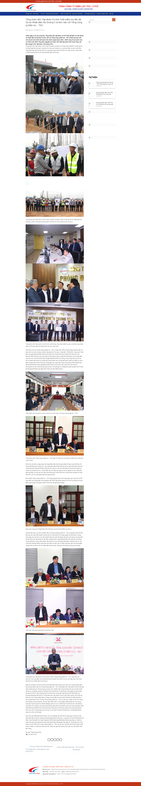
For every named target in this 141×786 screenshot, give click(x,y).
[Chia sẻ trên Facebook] (49, 739)
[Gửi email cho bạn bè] (54, 739)
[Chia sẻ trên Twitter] (52, 739)
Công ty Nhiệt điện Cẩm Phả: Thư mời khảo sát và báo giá (104, 103)
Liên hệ (111, 13)
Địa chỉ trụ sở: (46, 769)
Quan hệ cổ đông (77, 13)
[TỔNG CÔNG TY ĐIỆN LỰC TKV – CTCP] (32, 7)
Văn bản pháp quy (90, 13)
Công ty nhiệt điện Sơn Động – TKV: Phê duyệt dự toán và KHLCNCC (104, 83)
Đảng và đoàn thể (66, 13)
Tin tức (43, 13)
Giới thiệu (35, 13)
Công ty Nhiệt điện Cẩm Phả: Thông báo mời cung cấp (104, 93)
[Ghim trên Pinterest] (57, 739)
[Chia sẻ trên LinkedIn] (60, 739)
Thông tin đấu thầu (102, 13)
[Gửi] (113, 19)
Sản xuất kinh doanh (52, 13)
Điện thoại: (45, 771)
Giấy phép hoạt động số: (49, 774)
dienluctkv (41, 30)
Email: (63, 771)
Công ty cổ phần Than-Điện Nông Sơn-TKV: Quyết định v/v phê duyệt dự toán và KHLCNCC (39, 749)
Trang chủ (29, 13)
